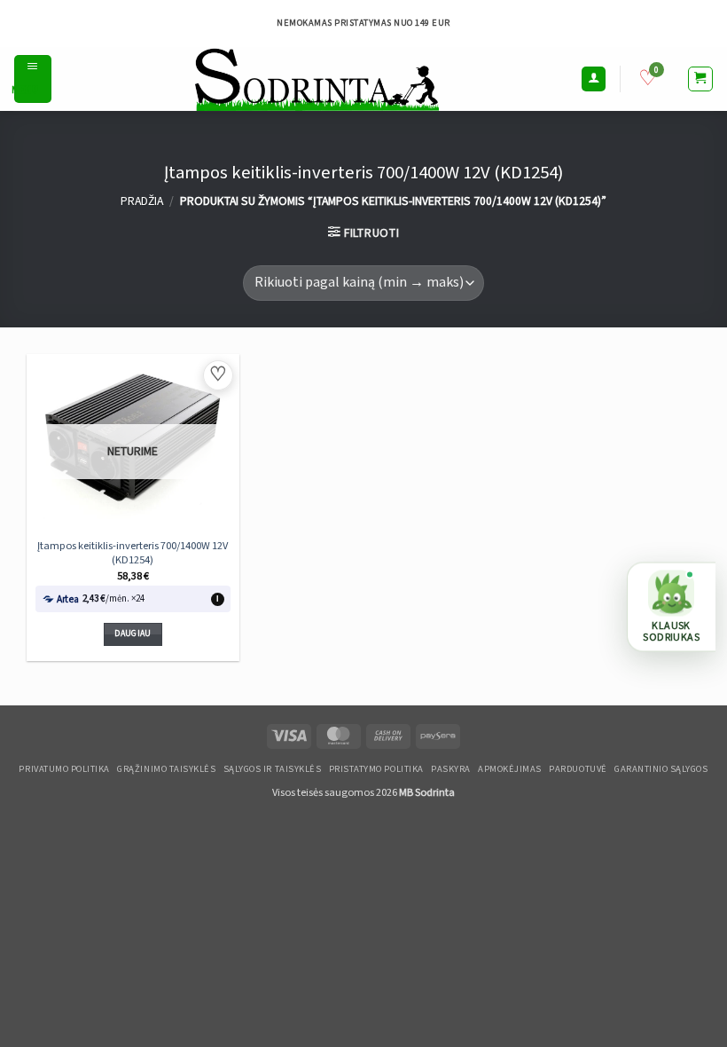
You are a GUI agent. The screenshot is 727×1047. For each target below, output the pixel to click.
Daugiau (132, 633)
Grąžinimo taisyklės (166, 769)
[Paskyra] (594, 79)
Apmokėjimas (510, 769)
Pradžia (142, 201)
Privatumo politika (64, 769)
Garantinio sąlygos (660, 769)
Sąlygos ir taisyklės (272, 769)
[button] (32, 79)
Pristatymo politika (376, 769)
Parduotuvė (577, 769)
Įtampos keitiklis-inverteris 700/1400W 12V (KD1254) (132, 553)
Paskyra (451, 769)
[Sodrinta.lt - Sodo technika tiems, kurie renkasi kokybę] (316, 79)
